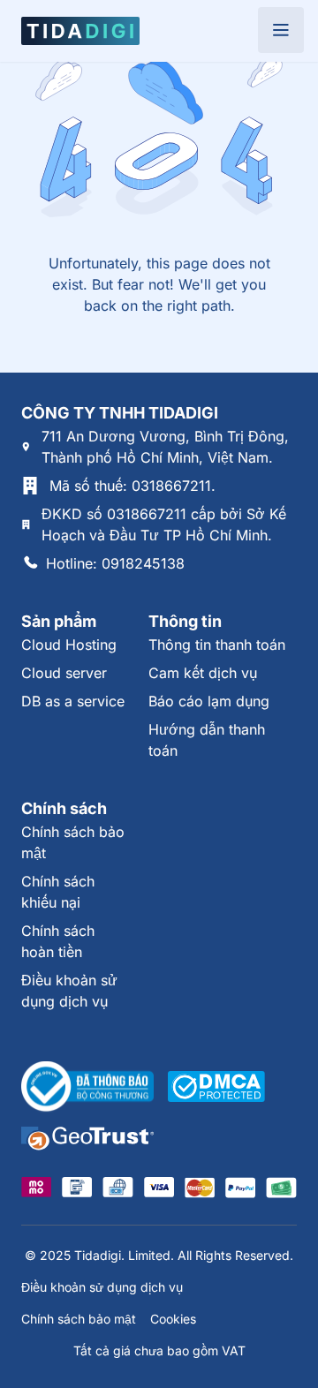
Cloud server (64, 673)
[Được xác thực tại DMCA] (216, 1086)
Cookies (173, 1318)
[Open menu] (281, 30)
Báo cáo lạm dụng (208, 701)
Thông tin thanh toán (216, 644)
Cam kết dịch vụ (202, 673)
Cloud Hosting (69, 644)
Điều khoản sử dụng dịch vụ (102, 1286)
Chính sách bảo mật (78, 1318)
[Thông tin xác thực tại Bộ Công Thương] (87, 1087)
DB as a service (73, 701)
